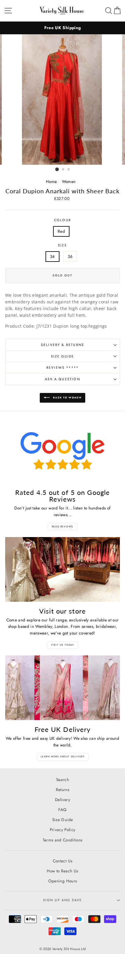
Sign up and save (62, 900)
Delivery (62, 800)
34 (52, 256)
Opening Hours (62, 881)
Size (62, 245)
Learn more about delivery (63, 756)
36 (70, 256)
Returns (62, 790)
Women (69, 181)
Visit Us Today (62, 645)
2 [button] (63, 169)
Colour (62, 220)
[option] (62, 28)
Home (51, 181)
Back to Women (66, 397)
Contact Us (62, 861)
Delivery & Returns (62, 344)
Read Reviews (62, 526)
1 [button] (57, 169)
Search (62, 779)
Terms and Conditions (63, 840)
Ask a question (62, 379)
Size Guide (62, 356)
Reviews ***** (62, 367)
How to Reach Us (62, 871)
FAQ (62, 810)
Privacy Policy (63, 830)
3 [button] (68, 169)
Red (61, 231)
